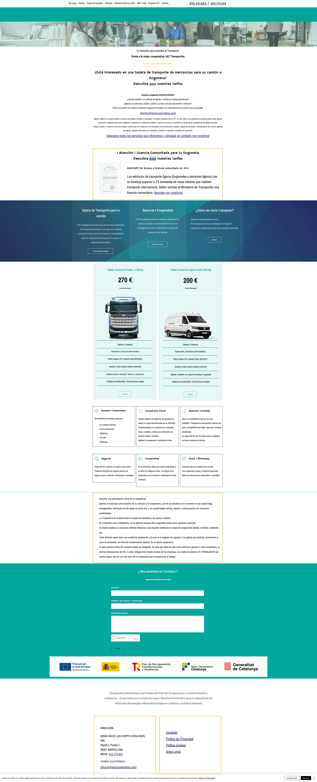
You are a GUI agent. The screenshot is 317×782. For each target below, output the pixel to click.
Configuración (291, 778)
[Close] (314, 778)
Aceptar (306, 778)
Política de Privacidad (206, 778)
